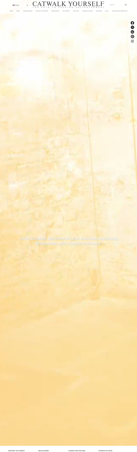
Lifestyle (76, 11)
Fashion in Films (87, 11)
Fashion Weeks (27, 11)
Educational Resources (119, 11)
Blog (107, 11)
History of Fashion (42, 11)
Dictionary (66, 11)
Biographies (55, 11)
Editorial (99, 11)
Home (11, 11)
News (18, 11)
